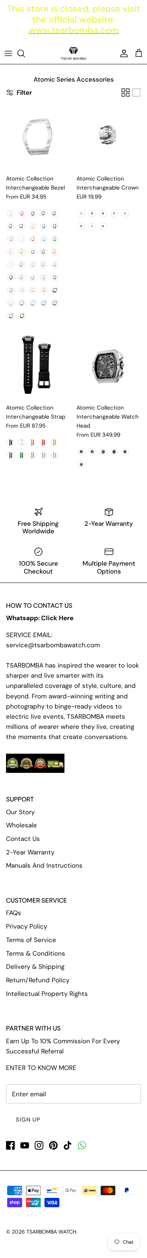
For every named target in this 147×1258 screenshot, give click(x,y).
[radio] (11, 214)
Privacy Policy (26, 926)
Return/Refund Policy (37, 980)
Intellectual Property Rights (47, 993)
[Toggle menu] (8, 53)
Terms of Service (31, 940)
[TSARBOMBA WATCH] (73, 53)
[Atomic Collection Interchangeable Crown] (109, 138)
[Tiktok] (67, 1145)
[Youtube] (24, 1145)
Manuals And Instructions (44, 865)
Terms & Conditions (35, 953)
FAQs (13, 913)
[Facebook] (10, 1145)
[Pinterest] (53, 1145)
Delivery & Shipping (35, 966)
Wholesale (21, 825)
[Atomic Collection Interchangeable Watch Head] (109, 367)
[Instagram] (39, 1145)
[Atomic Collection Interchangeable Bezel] (38, 138)
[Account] (122, 53)
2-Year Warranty (30, 852)
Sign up (28, 1119)
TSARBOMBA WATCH (51, 1231)
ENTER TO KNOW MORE (41, 1068)
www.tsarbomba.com (74, 30)
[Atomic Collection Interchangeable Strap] (38, 367)
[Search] (25, 53)
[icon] (82, 1145)
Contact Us (23, 839)
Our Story (20, 812)
